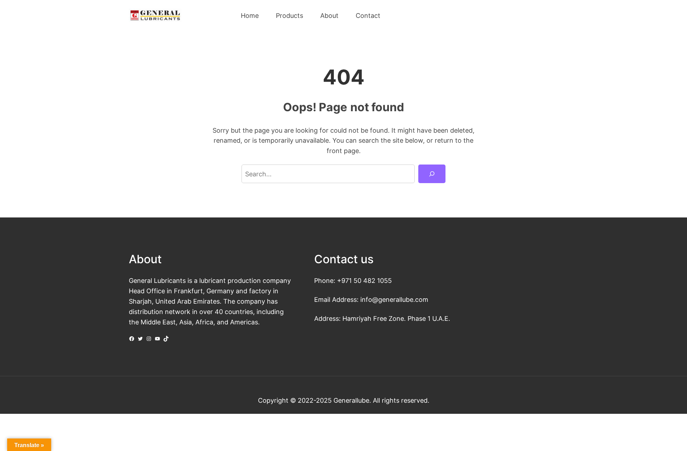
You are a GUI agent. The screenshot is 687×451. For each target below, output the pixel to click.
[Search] (431, 174)
